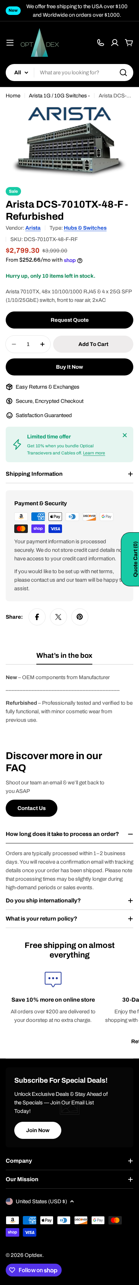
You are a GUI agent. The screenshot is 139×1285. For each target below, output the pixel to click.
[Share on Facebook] (37, 616)
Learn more (94, 452)
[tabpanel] (69, 698)
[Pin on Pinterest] (79, 616)
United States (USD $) (41, 1201)
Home (13, 95)
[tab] (64, 658)
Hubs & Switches (85, 228)
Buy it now (69, 367)
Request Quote (70, 320)
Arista (33, 228)
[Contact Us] (100, 42)
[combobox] (69, 72)
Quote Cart (135, 559)
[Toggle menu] (10, 42)
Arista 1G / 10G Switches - (59, 95)
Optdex (33, 1255)
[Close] (125, 435)
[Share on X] (58, 616)
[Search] (123, 72)
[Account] (114, 42)
